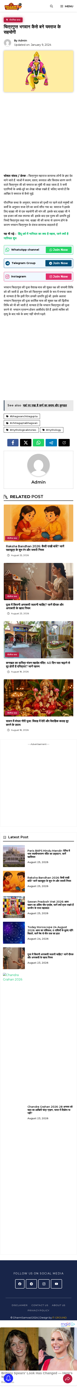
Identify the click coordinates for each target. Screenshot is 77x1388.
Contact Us (39, 1305)
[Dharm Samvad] (14, 6)
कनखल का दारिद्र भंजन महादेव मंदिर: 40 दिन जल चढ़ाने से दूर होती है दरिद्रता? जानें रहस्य (38, 664)
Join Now (60, 250)
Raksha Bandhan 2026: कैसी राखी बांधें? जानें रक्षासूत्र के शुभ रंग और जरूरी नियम (35, 548)
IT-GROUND (59, 1317)
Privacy (33, 1310)
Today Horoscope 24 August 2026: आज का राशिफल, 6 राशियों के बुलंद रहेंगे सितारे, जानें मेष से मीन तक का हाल (50, 930)
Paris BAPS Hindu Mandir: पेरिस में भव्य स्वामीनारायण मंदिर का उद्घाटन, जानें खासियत (48, 854)
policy (44, 1310)
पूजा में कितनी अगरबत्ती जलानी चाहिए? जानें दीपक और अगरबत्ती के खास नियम (50, 956)
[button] (51, 6)
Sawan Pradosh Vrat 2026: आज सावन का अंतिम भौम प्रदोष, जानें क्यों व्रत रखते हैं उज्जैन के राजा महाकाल (50, 905)
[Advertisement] (38, 134)
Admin (22, 40)
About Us (58, 1305)
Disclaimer (20, 1305)
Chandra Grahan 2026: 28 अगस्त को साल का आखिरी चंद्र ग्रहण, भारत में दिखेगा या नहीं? (50, 1110)
